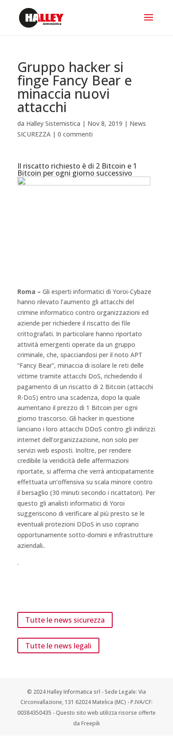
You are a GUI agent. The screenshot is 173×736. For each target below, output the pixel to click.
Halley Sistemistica (53, 123)
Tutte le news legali (58, 645)
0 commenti (75, 134)
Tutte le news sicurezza (65, 620)
